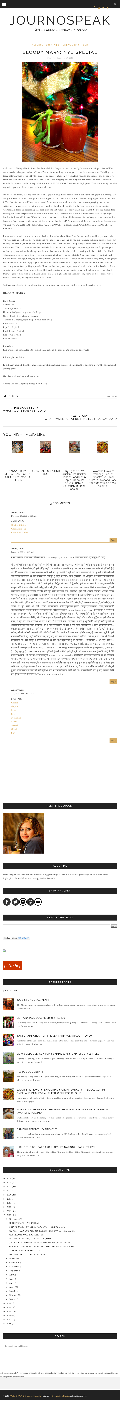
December (14, 1219)
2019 (9, 1199)
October (13, 1262)
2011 (9, 1315)
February (13, 1295)
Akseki (14, 725)
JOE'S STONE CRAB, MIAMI (33, 999)
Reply (113, 540)
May (11, 1283)
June (11, 1279)
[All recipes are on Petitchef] (12, 969)
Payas (14, 721)
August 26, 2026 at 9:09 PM (22, 694)
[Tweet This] (5, 396)
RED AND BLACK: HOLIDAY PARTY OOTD (30, 1238)
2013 (9, 1307)
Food (85, 45)
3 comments (111, 396)
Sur (13, 732)
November (14, 1258)
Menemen (16, 717)
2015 (9, 1215)
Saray (14, 714)
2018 (9, 1203)
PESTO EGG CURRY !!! (30, 1071)
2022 (9, 1186)
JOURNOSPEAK (60, 20)
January (12, 1299)
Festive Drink (70, 45)
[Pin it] (17, 396)
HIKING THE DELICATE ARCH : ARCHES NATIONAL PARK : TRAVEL (56, 1147)
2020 (9, 1194)
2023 (9, 1182)
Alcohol (37, 45)
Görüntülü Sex (18, 525)
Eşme (13, 710)
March (12, 1291)
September (14, 1266)
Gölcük (14, 702)
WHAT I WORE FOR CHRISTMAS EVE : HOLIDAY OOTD (37, 1227)
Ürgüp (14, 706)
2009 (9, 1323)
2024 (9, 1178)
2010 (9, 1319)
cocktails (52, 45)
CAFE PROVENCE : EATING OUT (25, 1250)
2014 (9, 1303)
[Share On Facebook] (9, 396)
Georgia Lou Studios (61, 1396)
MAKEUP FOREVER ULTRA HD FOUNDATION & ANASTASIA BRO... (43, 1246)
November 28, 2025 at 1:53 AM (24, 516)
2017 (9, 1207)
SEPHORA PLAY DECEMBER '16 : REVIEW (41, 1018)
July (11, 1274)
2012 (9, 1311)
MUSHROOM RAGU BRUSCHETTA (26, 1234)
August (12, 1270)
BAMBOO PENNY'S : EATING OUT (37, 1129)
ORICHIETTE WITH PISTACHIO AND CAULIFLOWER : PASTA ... (41, 1242)
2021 (9, 1190)
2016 (9, 1211)
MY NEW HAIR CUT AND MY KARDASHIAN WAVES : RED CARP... (42, 1231)
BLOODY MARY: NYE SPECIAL (24, 1223)
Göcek (14, 729)
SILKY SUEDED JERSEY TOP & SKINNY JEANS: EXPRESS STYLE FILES (58, 1053)
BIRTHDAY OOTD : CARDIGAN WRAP (28, 1254)
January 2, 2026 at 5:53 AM (22, 552)
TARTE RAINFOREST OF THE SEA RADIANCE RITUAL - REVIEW (55, 1035)
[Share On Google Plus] (13, 396)
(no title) (10, 990)
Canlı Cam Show (19, 532)
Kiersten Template (33, 1396)
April (11, 1287)
